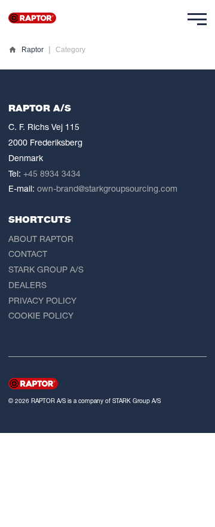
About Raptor (40, 239)
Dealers (27, 285)
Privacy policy (42, 300)
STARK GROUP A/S (46, 269)
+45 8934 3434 (52, 173)
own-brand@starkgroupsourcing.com (107, 188)
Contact (27, 254)
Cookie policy (40, 315)
